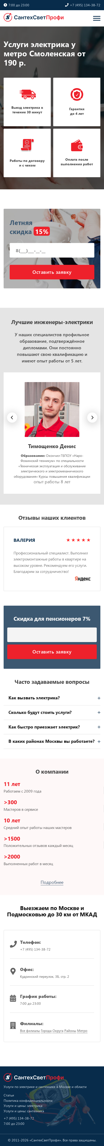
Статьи (9, 1095)
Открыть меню (96, 18)
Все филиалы (30, 1030)
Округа (57, 1030)
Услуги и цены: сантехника (24, 1111)
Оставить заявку (52, 271)
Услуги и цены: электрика (23, 1105)
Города (46, 1030)
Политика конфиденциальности (28, 1100)
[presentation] (92, 418)
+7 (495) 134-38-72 (84, 5)
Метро (82, 1030)
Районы (70, 1030)
